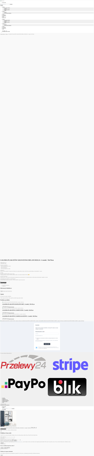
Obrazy (3, 11)
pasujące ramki (12, 273)
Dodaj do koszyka (3, 282)
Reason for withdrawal (5, 439)
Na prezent (4, 27)
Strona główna (2, 34)
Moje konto (4, 2)
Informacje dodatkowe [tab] (5, 285)
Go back (2, 447)
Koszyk (3, 409)
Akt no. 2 (5, 267)
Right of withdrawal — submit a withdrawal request (8, 429)
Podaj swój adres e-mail (39, 331)
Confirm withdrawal (6, 447)
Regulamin (4, 398)
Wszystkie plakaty (7, 7)
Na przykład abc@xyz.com (38, 335)
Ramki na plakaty (7, 9)
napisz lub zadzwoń (22, 279)
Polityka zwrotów (5, 399)
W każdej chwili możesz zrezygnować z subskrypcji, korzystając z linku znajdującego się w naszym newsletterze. (46, 340)
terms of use (45, 348)
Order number (2, 436)
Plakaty (3, 19)
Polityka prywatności (5, 400)
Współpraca (4, 15)
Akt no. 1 (5, 266)
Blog (3, 16)
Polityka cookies (4, 401)
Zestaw (5, 8)
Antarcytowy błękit (7, 268)
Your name (2, 438)
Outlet (5, 10)
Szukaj (11, 4)
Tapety (3, 26)
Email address (2, 437)
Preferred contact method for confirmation (7, 440)
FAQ (3, 402)
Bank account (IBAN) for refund (7, 441)
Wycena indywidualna (7, 13)
